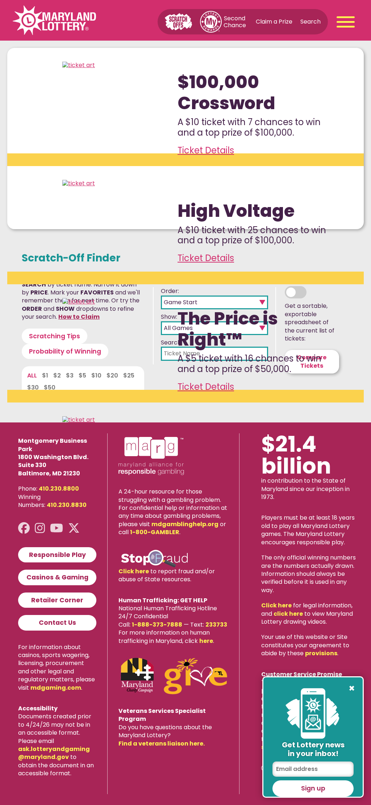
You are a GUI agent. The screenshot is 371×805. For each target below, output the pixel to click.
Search (310, 21)
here (206, 641)
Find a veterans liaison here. (161, 743)
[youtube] (56, 528)
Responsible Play (57, 554)
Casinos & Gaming (57, 577)
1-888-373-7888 (157, 624)
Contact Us (57, 622)
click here (288, 614)
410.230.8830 (67, 505)
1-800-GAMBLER (154, 532)
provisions (321, 653)
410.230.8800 (59, 488)
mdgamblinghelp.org (184, 524)
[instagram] (40, 528)
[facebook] (24, 528)
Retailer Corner (57, 600)
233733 (216, 624)
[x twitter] (74, 528)
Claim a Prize (274, 21)
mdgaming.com (55, 688)
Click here (133, 571)
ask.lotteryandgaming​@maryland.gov (54, 753)
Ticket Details (206, 150)
